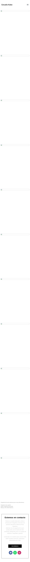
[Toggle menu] (26, 5)
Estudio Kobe (7, 5)
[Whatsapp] (15, 552)
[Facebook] (10, 552)
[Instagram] (19, 552)
